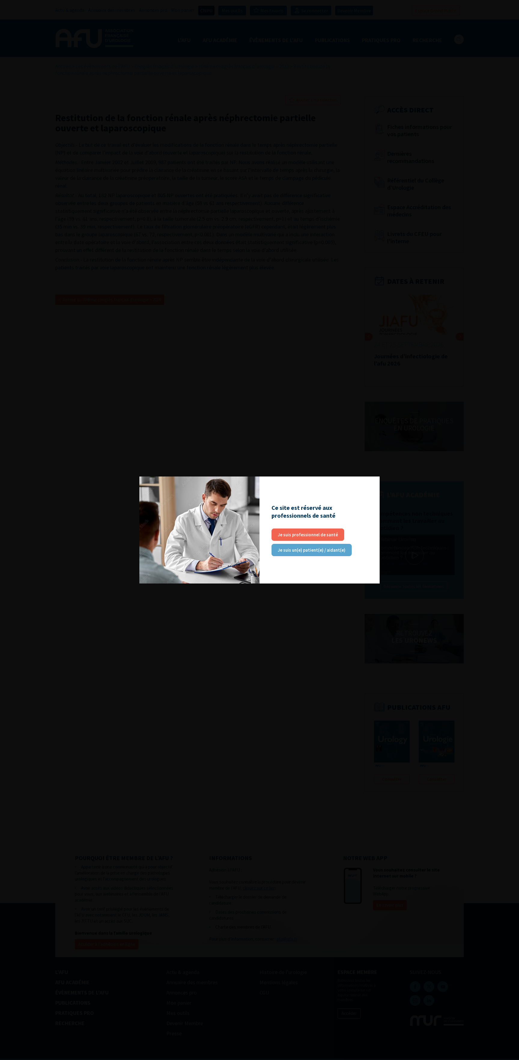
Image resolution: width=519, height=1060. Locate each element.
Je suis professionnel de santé (308, 535)
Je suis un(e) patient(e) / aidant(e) (311, 550)
